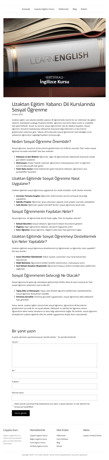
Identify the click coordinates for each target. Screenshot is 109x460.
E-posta (16, 381)
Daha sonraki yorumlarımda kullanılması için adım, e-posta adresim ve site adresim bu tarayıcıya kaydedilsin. (52, 405)
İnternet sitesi (18, 392)
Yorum (15, 342)
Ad (14, 370)
